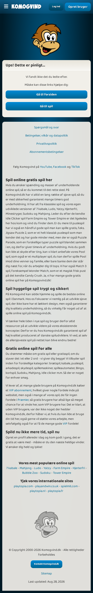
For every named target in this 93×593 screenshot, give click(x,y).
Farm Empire (61, 468)
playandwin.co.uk (46, 486)
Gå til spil (46, 106)
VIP (65, 423)
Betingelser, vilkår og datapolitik (46, 135)
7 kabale (11, 468)
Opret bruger (77, 6)
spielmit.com (69, 486)
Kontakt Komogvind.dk (46, 564)
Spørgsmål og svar (46, 127)
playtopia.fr (55, 490)
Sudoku (45, 472)
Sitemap (46, 573)
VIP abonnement (20, 390)
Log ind (56, 7)
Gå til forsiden (46, 94)
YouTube (46, 166)
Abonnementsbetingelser (47, 151)
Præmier (23, 399)
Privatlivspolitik (46, 143)
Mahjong (26, 468)
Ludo (37, 468)
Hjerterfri (79, 468)
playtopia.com (23, 486)
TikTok (75, 166)
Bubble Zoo (30, 472)
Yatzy (47, 468)
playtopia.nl (37, 490)
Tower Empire (62, 472)
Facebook (59, 166)
